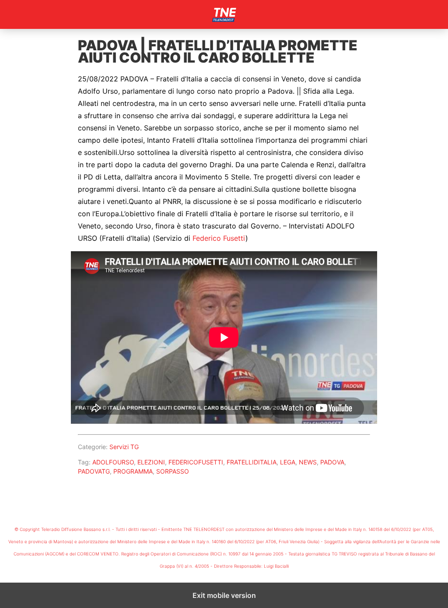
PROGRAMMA (133, 471)
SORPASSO (172, 471)
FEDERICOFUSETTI (195, 462)
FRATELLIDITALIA (251, 462)
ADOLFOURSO (113, 462)
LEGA (287, 462)
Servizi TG (124, 446)
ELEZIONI (151, 462)
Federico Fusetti (218, 238)
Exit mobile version (224, 595)
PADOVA (332, 462)
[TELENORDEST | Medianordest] (224, 14)
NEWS (308, 462)
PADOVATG (94, 471)
